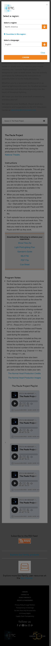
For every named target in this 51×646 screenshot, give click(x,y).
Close (43, 53)
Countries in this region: (16, 34)
